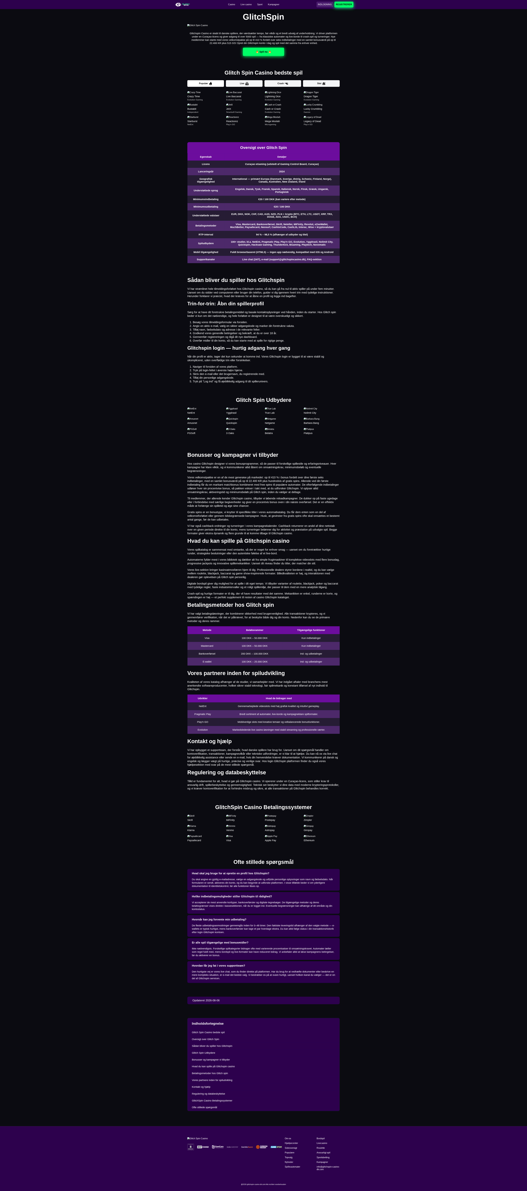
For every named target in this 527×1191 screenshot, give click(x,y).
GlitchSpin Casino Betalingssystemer (212, 1100)
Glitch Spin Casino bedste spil (208, 1032)
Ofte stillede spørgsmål (204, 1107)
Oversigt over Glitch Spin (205, 1039)
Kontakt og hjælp (201, 1087)
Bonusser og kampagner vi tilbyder (211, 1059)
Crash (280, 83)
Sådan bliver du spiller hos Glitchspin (212, 1046)
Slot (319, 83)
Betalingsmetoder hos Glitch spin (210, 1073)
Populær (203, 83)
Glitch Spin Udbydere (203, 1052)
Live (242, 83)
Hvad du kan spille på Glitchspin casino (213, 1066)
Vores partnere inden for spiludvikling (212, 1080)
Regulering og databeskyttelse (208, 1093)
